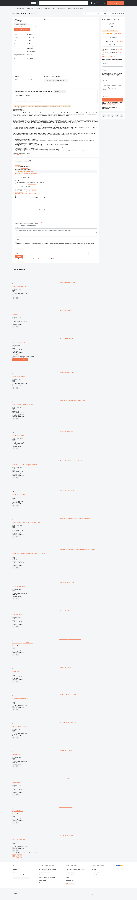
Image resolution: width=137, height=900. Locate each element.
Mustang (29, 34)
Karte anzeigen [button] (43, 210)
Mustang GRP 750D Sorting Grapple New (24, 465)
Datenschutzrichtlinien (43, 258)
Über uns (15, 869)
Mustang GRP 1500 (18, 435)
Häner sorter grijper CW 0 (20, 726)
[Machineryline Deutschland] (21, 3)
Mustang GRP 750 (17, 314)
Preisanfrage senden (21, 24)
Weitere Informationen (108, 56)
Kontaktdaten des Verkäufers (20, 874)
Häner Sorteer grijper (18, 586)
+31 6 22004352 (32, 184)
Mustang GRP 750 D (18, 343)
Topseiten (41, 882)
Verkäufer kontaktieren (22, 29)
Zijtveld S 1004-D (17, 811)
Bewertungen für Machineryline (47, 877)
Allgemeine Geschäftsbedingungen (48, 869)
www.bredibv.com (19, 192)
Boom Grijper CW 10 (18, 782)
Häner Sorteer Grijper (18, 839)
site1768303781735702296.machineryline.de (26, 173)
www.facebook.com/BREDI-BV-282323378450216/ (27, 193)
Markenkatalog (42, 880)
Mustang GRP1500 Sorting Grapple (22, 404)
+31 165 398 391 (33, 191)
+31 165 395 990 (33, 189)
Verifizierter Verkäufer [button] (23, 166)
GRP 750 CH (30, 37)
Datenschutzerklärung (44, 872)
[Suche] (41, 3)
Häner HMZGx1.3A (18, 615)
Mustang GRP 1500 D (18, 376)
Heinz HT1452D (17, 754)
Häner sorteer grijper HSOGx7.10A (22, 643)
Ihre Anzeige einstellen (20, 359)
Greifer (29, 40)
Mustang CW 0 (16, 671)
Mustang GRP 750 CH (19, 286)
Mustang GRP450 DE (18, 494)
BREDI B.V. (17, 165)
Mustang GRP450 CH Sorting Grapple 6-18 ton (26, 522)
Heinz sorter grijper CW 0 (20, 698)
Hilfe (14, 872)
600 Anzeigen (24, 168)
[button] (85, 13)
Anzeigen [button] (25, 184)
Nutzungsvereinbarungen (58, 258)
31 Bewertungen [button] (29, 171)
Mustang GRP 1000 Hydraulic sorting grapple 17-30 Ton (28, 553)
